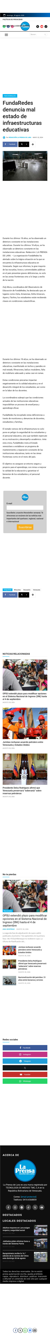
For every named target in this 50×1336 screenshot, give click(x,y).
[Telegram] (21, 1207)
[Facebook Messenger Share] (29, 1330)
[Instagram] (15, 1207)
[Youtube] (41, 1207)
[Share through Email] (34, 1330)
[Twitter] (35, 1207)
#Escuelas (17, 590)
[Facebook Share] (15, 1330)
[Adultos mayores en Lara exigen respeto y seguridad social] (40, 1230)
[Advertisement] (25, 65)
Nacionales (10, 96)
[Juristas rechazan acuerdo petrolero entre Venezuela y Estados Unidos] (25, 723)
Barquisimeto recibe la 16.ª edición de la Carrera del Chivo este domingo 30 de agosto (16, 1255)
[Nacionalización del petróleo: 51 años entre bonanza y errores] (9, 980)
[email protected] (28, 1197)
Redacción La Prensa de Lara (20, 137)
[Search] (45, 34)
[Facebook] (8, 1207)
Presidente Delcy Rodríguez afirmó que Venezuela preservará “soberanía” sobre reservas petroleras (22, 791)
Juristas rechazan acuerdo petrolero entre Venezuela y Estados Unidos (30, 949)
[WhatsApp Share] (25, 1330)
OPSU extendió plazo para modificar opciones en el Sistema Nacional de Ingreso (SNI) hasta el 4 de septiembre (25, 696)
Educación (26, 590)
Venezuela (36, 590)
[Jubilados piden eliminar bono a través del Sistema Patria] (40, 1244)
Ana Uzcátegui (9, 929)
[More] (33, 144)
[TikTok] (28, 1207)
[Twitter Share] (20, 1330)
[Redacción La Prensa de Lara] (4, 137)
